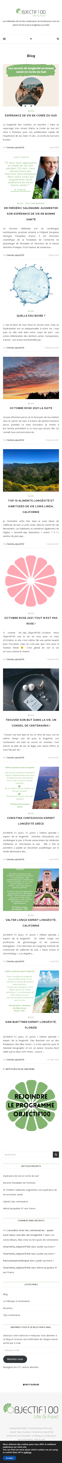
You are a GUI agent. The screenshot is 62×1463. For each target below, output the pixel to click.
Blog (31, 111)
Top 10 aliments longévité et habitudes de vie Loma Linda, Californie (31, 506)
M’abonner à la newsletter (19, 1435)
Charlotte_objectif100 (15, 147)
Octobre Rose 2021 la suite (31, 408)
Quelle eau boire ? (31, 315)
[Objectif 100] (31, 12)
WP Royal (47, 1428)
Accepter (9, 1458)
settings (27, 1452)
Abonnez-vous (15, 1359)
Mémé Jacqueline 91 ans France (19, 1208)
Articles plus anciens (20, 1069)
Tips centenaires (35, 203)
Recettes (8, 1308)
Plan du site (39, 1439)
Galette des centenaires (15, 1201)
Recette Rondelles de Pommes (19, 1182)
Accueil (13, 1432)
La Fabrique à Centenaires (16, 1301)
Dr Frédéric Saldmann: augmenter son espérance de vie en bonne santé (31, 214)
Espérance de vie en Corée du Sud (31, 115)
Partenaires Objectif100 (42, 1432)
